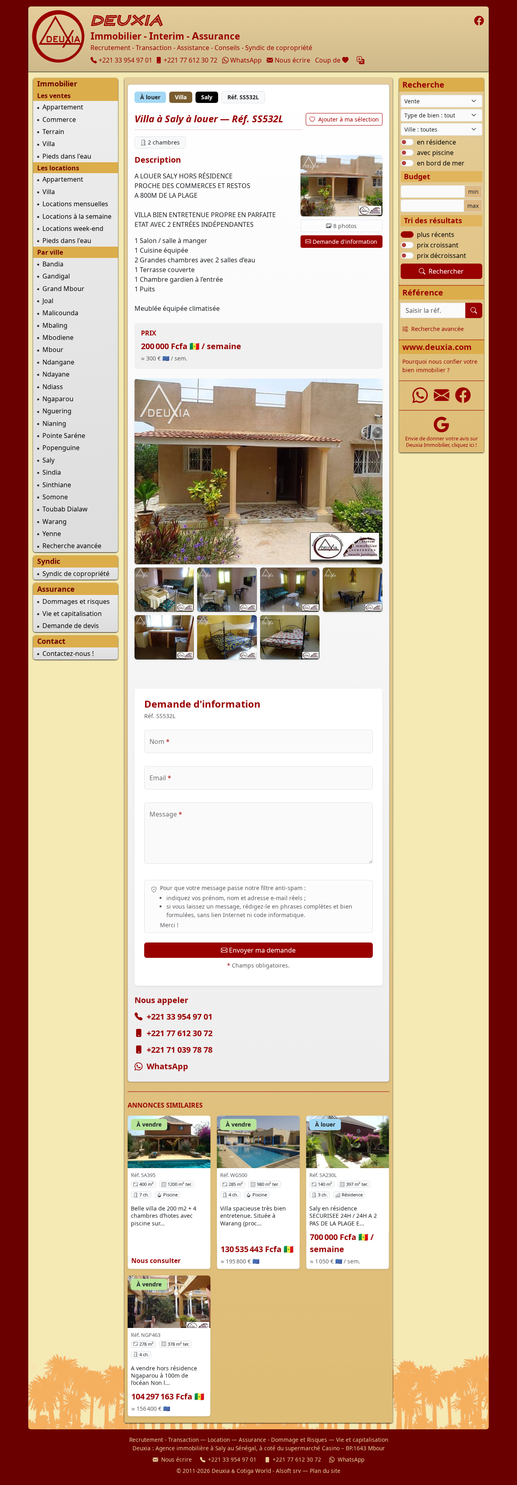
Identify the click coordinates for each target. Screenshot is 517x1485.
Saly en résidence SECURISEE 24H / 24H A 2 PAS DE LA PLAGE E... (343, 1216)
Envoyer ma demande (262, 950)
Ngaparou (58, 398)
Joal (47, 300)
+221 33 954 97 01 (179, 1016)
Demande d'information (345, 241)
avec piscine (435, 152)
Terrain (53, 131)
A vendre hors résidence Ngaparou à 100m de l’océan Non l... (164, 1376)
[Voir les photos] (341, 185)
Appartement (62, 107)
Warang (54, 521)
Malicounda (60, 312)
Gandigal (56, 276)
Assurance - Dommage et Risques (283, 1439)
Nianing (54, 423)
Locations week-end (72, 228)
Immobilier (57, 83)
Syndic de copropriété (75, 573)
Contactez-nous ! (68, 653)
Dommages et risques (76, 601)
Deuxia (126, 20)
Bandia (52, 264)
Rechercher (446, 271)
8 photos (345, 226)
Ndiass (52, 386)
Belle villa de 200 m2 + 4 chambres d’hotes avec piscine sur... (163, 1216)
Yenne (51, 533)
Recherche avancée (71, 545)
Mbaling (54, 325)
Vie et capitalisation (72, 613)
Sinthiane (56, 484)
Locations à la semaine (76, 216)
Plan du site (325, 1471)
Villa (48, 143)
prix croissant (437, 245)
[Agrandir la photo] (258, 471)
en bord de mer (440, 163)
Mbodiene (58, 337)
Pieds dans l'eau (66, 156)
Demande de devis (70, 625)
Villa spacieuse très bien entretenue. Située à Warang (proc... (253, 1216)
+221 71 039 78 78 (179, 1049)
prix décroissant (441, 255)
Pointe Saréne (63, 435)
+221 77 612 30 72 (179, 1033)
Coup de (332, 60)
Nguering (56, 410)
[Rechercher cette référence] (473, 310)
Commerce (59, 119)
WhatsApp (167, 1066)
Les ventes (54, 95)
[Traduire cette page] (360, 61)
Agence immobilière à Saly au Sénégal (206, 1448)
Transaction (183, 1439)
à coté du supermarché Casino (299, 1448)
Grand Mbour (63, 288)
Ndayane (55, 374)
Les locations (58, 167)
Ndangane (58, 362)
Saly (48, 460)
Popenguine (61, 447)
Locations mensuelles (75, 203)
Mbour (52, 349)
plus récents (435, 234)
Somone (55, 496)
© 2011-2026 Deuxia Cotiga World (224, 1471)
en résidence (436, 142)
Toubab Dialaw (65, 509)
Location (219, 1439)
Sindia (51, 472)
